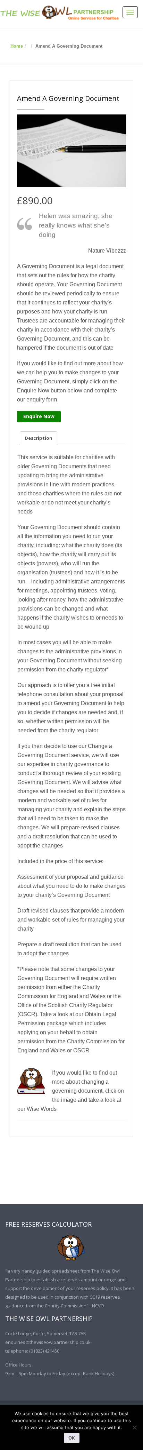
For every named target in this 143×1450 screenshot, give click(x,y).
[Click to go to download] (71, 1247)
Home (16, 46)
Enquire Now (38, 416)
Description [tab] (38, 438)
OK (71, 1438)
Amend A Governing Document (68, 98)
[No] (134, 1427)
